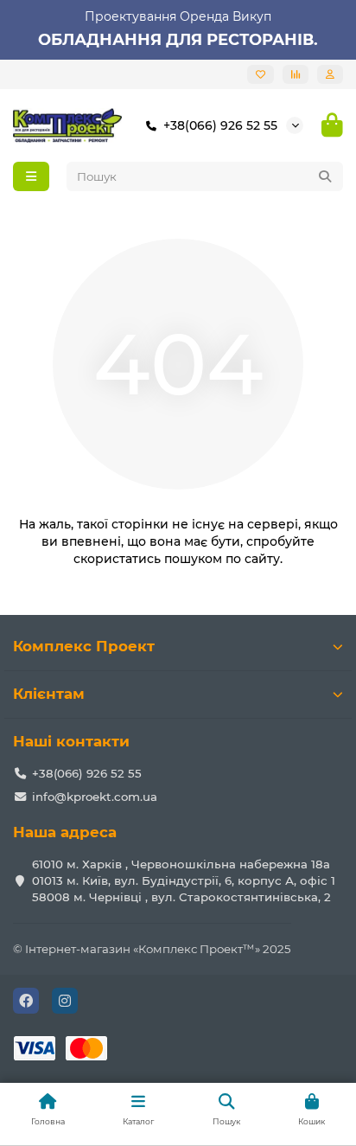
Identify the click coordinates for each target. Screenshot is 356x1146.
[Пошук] (325, 176)
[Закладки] (260, 74)
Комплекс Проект (84, 646)
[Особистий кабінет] (330, 74)
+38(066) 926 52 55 (220, 125)
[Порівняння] (295, 74)
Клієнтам (49, 693)
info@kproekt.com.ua (94, 796)
